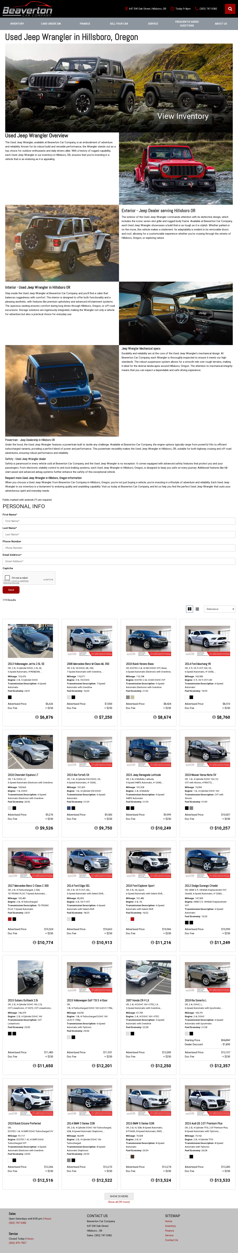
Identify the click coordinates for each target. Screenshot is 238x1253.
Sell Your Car (119, 23)
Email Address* (12, 554)
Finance (85, 23)
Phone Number (12, 541)
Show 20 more (119, 1196)
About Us (221, 23)
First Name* (10, 514)
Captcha (8, 568)
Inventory (17, 23)
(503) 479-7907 (17, 1242)
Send (11, 589)
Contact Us (171, 1240)
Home (168, 1221)
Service (153, 23)
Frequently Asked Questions (187, 23)
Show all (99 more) (119, 1202)
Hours (47, 1218)
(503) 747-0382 (17, 1222)
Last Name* (10, 528)
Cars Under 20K (51, 23)
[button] (230, 9)
